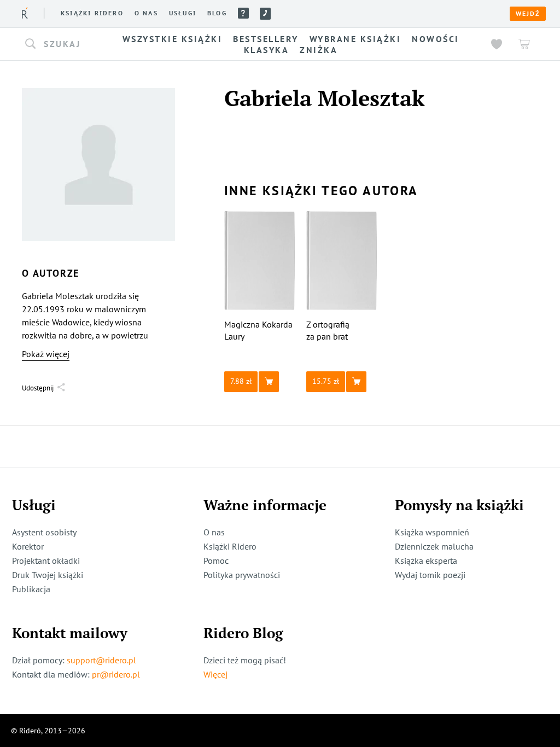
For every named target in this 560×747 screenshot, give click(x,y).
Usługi (182, 13)
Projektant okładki (46, 560)
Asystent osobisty (44, 532)
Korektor (28, 546)
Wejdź (528, 13)
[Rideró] (25, 13)
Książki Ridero (229, 546)
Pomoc (243, 13)
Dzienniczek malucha (434, 546)
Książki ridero (92, 13)
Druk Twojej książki (47, 574)
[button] (60, 44)
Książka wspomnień (432, 532)
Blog (217, 13)
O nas (146, 13)
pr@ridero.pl (116, 674)
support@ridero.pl (101, 660)
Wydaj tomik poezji (430, 574)
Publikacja (31, 588)
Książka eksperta (426, 560)
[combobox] (60, 44)
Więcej (215, 674)
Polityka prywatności (241, 574)
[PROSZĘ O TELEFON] (265, 14)
